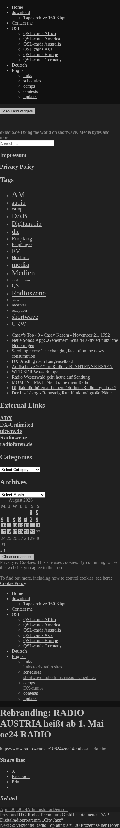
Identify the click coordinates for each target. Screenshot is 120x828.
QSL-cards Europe (40, 54)
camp (17, 209)
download (21, 12)
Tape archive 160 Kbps (44, 17)
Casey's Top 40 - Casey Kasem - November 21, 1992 (61, 334)
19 (15, 531)
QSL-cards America (41, 38)
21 (26, 531)
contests (30, 91)
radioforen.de (16, 444)
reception (19, 310)
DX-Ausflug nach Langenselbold (42, 361)
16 (38, 525)
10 (3, 525)
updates (30, 96)
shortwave (25, 316)
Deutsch (19, 65)
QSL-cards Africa (39, 33)
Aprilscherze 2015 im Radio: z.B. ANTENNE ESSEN (62, 366)
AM (18, 194)
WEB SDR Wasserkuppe (35, 371)
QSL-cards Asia (38, 49)
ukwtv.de (11, 431)
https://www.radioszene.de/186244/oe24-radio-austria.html (53, 748)
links (27, 75)
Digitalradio (27, 223)
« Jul (4, 550)
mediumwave (22, 280)
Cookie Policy (13, 583)
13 (20, 525)
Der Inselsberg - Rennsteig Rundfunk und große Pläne (62, 392)
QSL (16, 28)
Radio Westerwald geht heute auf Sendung (51, 377)
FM (16, 250)
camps (29, 86)
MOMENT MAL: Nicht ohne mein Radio (50, 382)
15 (32, 525)
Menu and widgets (17, 111)
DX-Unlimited (16, 425)
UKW (19, 324)
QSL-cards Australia (42, 43)
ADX (6, 418)
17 (3, 531)
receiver (19, 305)
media (20, 264)
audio (19, 202)
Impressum (13, 155)
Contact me (22, 22)
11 (9, 525)
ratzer (15, 300)
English (19, 70)
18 (9, 531)
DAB (19, 216)
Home (17, 7)
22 (32, 531)
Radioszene (29, 293)
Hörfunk (20, 257)
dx (15, 231)
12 (15, 525)
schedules (32, 80)
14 (26, 525)
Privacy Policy (17, 167)
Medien (23, 273)
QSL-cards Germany (42, 59)
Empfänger (22, 244)
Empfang (22, 238)
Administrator (39, 809)
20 (20, 531)
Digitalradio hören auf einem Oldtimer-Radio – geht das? (64, 387)
